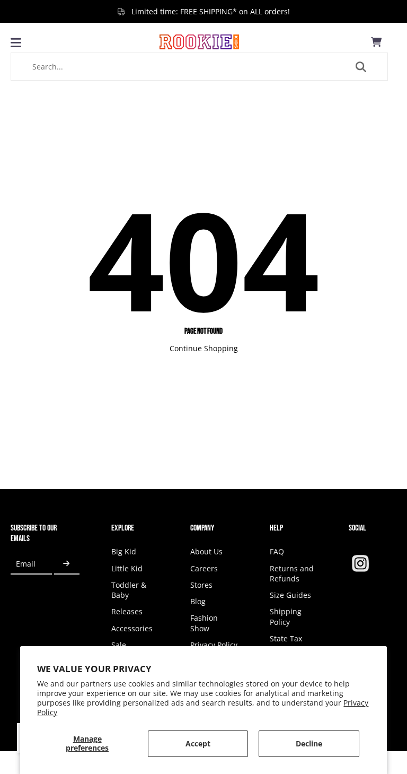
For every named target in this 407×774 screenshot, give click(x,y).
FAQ (277, 551)
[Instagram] (360, 563)
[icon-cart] (376, 42)
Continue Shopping (204, 348)
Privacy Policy (213, 645)
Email (26, 564)
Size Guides (290, 595)
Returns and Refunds (292, 573)
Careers (204, 568)
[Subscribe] (66, 564)
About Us (206, 551)
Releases (127, 611)
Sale (118, 645)
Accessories (132, 628)
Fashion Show (204, 623)
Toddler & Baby (128, 590)
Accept (197, 743)
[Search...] (360, 66)
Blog (198, 601)
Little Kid (127, 568)
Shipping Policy (286, 616)
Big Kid (123, 551)
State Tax (286, 638)
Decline (309, 743)
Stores (201, 585)
